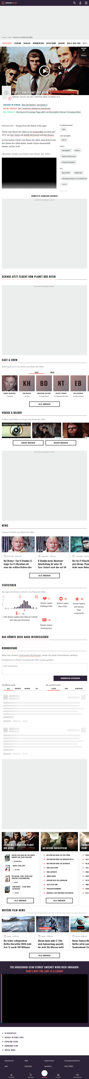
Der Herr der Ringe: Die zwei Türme (58, 855)
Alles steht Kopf (52, 884)
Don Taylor (15, 135)
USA (63, 129)
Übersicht (7, 43)
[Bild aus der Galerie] (46, 430)
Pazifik (64, 184)
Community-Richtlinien (29, 655)
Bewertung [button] (79, 689)
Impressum (9, 1061)
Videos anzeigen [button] (28, 442)
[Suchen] (74, 3)
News (85, 43)
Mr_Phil (17, 870)
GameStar (28, 1066)
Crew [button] (52, 372)
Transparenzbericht (72, 1061)
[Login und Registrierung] (80, 3)
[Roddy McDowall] (10, 383)
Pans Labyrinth (52, 872)
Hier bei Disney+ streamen (33, 105)
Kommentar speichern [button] (70, 678)
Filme (10, 37)
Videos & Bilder (12, 413)
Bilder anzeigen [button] (61, 442)
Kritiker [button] (27, 689)
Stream (17, 43)
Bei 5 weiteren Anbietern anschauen (34, 108)
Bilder (62, 43)
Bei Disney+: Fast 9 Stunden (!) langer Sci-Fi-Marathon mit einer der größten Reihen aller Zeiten (18, 563)
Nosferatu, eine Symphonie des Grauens (59, 893)
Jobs (6, 1066)
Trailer (27, 43)
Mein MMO (68, 1066)
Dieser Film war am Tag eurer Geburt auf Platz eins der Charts (23, 857)
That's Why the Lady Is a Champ (44, 971)
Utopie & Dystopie (68, 162)
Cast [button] (37, 372)
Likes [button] (66, 689)
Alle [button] (8, 689)
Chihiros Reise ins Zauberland (56, 880)
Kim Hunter (48, 135)
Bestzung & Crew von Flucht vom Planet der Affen (23, 366)
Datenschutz (49, 1061)
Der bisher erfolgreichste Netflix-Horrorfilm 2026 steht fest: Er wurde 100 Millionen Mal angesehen (18, 943)
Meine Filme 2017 (19, 865)
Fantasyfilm (66, 150)
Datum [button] (54, 689)
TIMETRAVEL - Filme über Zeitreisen (21, 887)
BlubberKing (18, 861)
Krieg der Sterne (52, 868)
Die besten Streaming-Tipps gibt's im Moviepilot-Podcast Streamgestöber (48, 112)
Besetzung (51, 43)
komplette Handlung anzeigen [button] (44, 196)
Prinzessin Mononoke (54, 889)
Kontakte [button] (18, 689)
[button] (11, 1075)
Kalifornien (78, 173)
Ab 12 (64, 140)
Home (4, 37)
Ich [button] (37, 689)
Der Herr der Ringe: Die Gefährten (58, 863)
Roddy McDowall (31, 135)
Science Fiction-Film (68, 156)
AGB (26, 1061)
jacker (16, 882)
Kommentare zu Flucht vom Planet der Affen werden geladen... (28, 660)
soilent (17, 893)
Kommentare (38, 43)
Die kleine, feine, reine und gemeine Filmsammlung (22, 877)
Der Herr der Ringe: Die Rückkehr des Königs (61, 859)
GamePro (48, 1066)
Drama (77, 150)
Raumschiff (66, 173)
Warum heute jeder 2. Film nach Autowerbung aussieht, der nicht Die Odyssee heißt (51, 943)
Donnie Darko (51, 876)
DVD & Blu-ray (74, 43)
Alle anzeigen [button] (44, 404)
